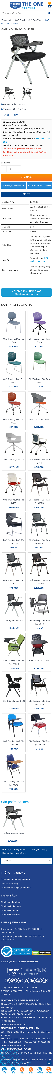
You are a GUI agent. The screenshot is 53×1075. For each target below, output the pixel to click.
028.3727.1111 (11, 1039)
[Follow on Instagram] (14, 980)
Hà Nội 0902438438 (14, 185)
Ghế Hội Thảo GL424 (14, 620)
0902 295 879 (15, 1042)
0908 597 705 (29, 1042)
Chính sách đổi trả (9, 910)
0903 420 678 (15, 1017)
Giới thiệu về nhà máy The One (15, 879)
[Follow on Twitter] (20, 980)
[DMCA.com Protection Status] (41, 953)
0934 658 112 (44, 1017)
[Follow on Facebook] (8, 980)
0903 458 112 (29, 1017)
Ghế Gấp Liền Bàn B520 (14, 701)
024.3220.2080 (24, 1014)
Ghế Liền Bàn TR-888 (39, 661)
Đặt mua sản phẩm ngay (26, 292)
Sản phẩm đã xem (15, 802)
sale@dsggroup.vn (16, 1024)
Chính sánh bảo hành (11, 902)
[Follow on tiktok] (45, 980)
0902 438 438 (8, 1021)
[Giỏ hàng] (50, 7)
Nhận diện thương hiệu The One (16, 887)
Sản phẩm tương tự (17, 304)
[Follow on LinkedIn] (33, 980)
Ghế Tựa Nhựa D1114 (14, 459)
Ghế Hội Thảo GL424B (13, 833)
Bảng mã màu (20, 849)
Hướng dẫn (7, 853)
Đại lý (45, 849)
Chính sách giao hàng (11, 906)
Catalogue (34, 849)
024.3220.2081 (8, 1014)
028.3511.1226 (43, 1039)
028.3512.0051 (27, 1039)
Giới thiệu (6, 849)
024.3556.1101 (28, 1011)
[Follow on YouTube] (39, 980)
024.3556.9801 (12, 1011)
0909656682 (44, 1042)
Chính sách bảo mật (10, 914)
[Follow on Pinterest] (26, 980)
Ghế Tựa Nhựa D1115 (39, 419)
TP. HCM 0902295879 (40, 185)
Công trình (21, 853)
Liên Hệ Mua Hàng (9, 883)
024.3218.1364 (44, 1011)
